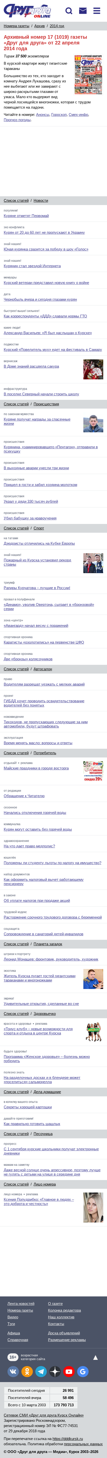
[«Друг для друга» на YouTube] (69, 1371)
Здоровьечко (45, 1013)
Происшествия (46, 404)
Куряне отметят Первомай (26, 216)
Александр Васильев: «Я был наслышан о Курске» (48, 333)
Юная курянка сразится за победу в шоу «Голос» (46, 249)
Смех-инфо (78, 114)
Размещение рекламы (67, 1340)
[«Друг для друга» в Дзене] (55, 1371)
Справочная (17, 1340)
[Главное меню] (96, 10)
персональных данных (83, 1444)
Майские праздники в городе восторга (36, 768)
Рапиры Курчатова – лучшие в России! (37, 588)
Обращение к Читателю (24, 796)
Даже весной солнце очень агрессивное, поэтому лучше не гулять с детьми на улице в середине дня (52, 1172)
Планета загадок (48, 944)
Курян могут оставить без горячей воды (38, 829)
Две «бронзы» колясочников (28, 659)
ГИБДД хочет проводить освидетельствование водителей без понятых (44, 703)
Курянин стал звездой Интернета (32, 266)
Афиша (13, 1333)
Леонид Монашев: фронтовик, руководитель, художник (51, 959)
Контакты (56, 1324)
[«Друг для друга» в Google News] (83, 1371)
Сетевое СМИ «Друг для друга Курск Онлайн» (44, 1415)
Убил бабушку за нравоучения (30, 518)
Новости (41, 200)
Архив (39, 26)
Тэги (11, 1324)
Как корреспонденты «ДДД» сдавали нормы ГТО (45, 316)
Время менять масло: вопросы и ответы (38, 743)
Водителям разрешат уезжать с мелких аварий (44, 684)
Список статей (16, 200)
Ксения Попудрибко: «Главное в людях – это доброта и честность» (39, 1201)
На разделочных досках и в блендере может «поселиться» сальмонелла (42, 1079)
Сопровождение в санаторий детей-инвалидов (43, 934)
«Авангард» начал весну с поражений (36, 625)
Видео (12, 1317)
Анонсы (42, 114)
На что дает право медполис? (29, 846)
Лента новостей (20, 1303)
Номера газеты (16, 26)
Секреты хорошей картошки (28, 1107)
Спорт (39, 528)
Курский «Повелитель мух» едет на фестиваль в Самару (53, 349)
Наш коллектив (61, 1317)
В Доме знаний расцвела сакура (31, 366)
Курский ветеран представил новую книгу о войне (46, 282)
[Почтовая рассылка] (82, 10)
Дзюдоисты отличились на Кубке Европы (39, 543)
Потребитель (45, 753)
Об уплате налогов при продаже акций (37, 900)
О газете (55, 1303)
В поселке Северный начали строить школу (41, 394)
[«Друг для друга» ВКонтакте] (13, 1371)
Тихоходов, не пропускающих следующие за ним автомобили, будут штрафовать (46, 724)
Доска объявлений (64, 1333)
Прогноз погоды (17, 120)
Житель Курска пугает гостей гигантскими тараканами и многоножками (39, 978)
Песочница (43, 1134)
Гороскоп (59, 114)
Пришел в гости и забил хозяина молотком (40, 485)
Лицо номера (45, 1184)
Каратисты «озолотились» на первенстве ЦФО (44, 642)
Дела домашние (47, 1092)
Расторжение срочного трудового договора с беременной (53, 917)
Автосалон (43, 669)
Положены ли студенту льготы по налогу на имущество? (52, 863)
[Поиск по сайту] (68, 10)
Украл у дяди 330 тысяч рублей (31, 501)
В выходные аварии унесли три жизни (36, 468)
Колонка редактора (64, 1310)
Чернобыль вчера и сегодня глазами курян (40, 299)
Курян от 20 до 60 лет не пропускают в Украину (44, 232)
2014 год (57, 26)
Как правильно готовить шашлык (32, 1124)
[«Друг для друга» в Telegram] (41, 1371)
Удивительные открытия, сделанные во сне (41, 1003)
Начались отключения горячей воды (35, 812)
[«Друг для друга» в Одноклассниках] (27, 1371)
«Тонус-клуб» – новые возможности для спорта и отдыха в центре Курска (38, 1031)
